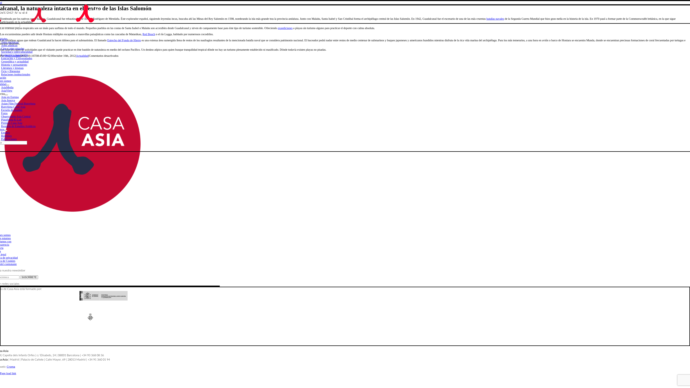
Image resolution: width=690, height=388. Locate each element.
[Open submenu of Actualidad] (7, 85)
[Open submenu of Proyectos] (6, 94)
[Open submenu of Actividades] (8, 39)
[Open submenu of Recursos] (5, 130)
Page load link (8, 373)
